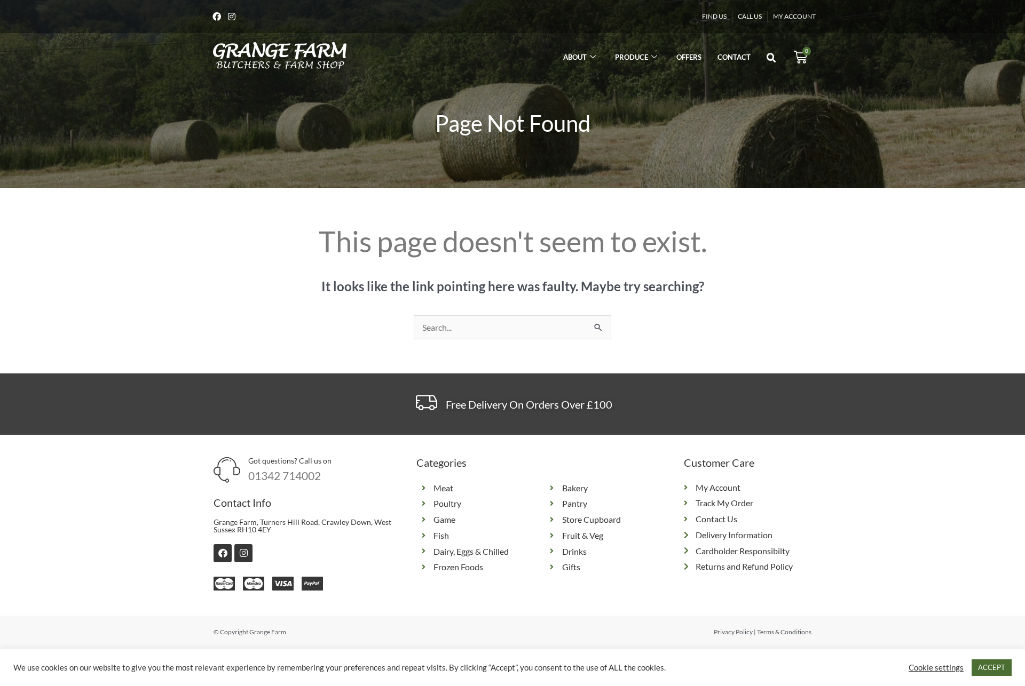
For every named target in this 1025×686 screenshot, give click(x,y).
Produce (631, 57)
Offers (688, 57)
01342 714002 (284, 475)
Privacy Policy (733, 632)
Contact (734, 57)
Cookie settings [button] (936, 667)
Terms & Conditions (784, 632)
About (575, 57)
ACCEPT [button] (991, 667)
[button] (771, 58)
